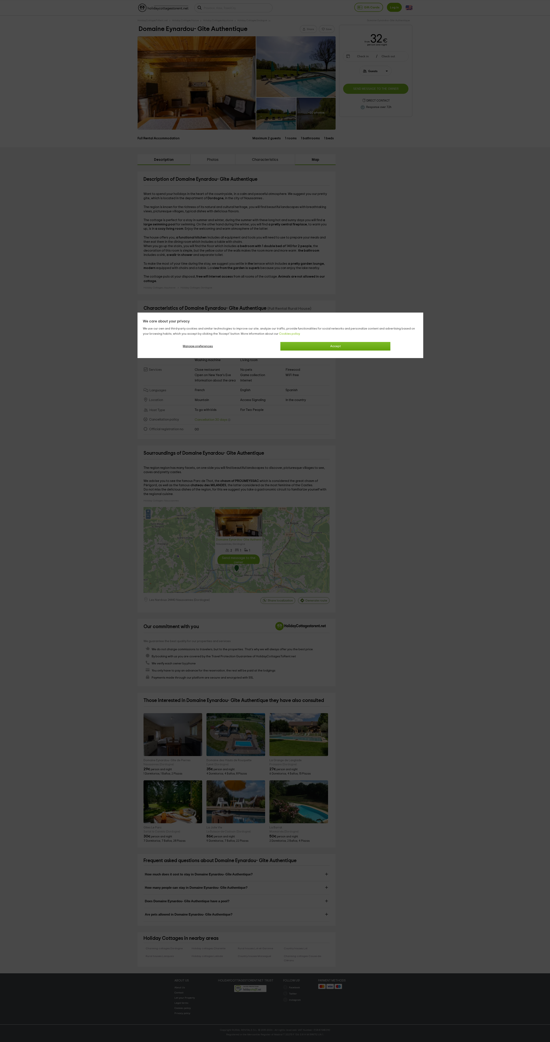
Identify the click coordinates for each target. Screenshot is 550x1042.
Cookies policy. (289, 333)
